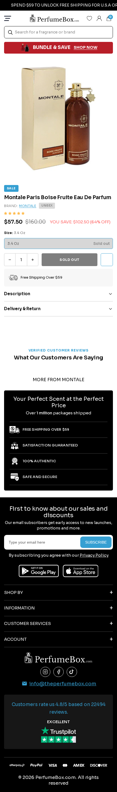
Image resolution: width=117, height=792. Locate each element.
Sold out (69, 260)
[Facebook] (58, 672)
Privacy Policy (94, 555)
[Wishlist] (89, 18)
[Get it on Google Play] (39, 571)
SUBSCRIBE (96, 542)
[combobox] (58, 32)
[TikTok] (72, 672)
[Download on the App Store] (80, 571)
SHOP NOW (85, 47)
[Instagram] (45, 672)
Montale (27, 206)
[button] (14, 213)
